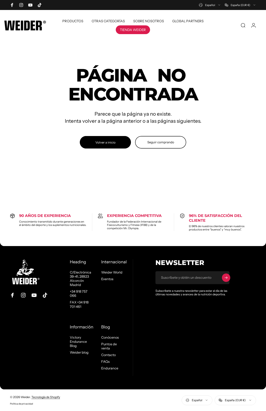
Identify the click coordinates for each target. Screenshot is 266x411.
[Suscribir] (226, 278)
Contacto (108, 355)
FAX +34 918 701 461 (79, 304)
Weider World (111, 272)
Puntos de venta (109, 346)
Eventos (107, 279)
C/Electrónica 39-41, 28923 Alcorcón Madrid (80, 278)
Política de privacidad (21, 403)
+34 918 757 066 (78, 293)
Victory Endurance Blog (78, 341)
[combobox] (210, 5)
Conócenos (110, 337)
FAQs (105, 361)
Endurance (109, 368)
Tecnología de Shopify (45, 397)
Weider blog (79, 352)
